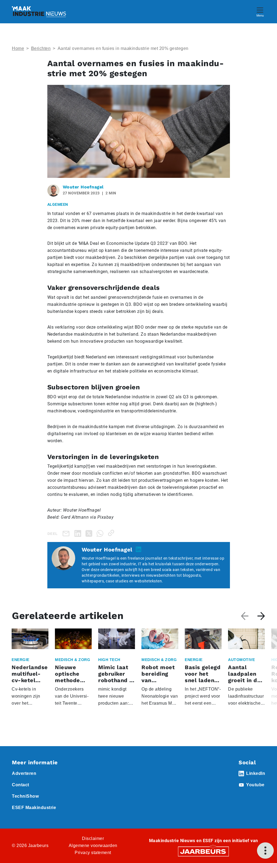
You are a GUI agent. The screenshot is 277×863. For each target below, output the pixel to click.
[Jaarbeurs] (203, 851)
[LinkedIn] (78, 533)
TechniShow (25, 796)
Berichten (41, 48)
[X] (89, 533)
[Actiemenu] (265, 850)
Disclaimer (93, 838)
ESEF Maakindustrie (34, 807)
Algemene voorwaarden (93, 845)
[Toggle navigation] (260, 11)
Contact (20, 784)
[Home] (39, 11)
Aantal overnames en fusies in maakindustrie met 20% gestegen (123, 48)
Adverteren (24, 773)
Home (18, 48)
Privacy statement (93, 852)
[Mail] (67, 533)
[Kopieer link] (112, 533)
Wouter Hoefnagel (83, 187)
